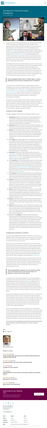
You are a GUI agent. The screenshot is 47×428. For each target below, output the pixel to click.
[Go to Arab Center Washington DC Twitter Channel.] (3, 403)
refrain (27, 182)
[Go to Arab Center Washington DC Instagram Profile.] (10, 403)
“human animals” (12, 153)
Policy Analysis (6, 382)
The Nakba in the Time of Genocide (10, 367)
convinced (12, 51)
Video (4, 360)
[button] (10, 332)
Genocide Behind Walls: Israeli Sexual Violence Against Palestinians (17, 362)
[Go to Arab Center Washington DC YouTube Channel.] (8, 403)
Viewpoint (5, 365)
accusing (29, 281)
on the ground (36, 255)
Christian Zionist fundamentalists (24, 166)
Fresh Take (7, 360)
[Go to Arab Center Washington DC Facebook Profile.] (6, 403)
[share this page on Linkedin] (8, 332)
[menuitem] (3, 404)
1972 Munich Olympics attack (17, 157)
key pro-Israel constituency (18, 171)
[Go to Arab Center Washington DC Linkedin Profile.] (13, 403)
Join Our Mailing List (7, 411)
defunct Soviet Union (10, 92)
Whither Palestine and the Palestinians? (11, 384)
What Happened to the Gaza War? (10, 379)
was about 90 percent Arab (19, 54)
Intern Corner (6, 354)
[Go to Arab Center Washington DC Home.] (8, 3)
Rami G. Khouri (6, 345)
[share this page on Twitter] (7, 332)
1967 (17, 67)
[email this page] (3, 332)
